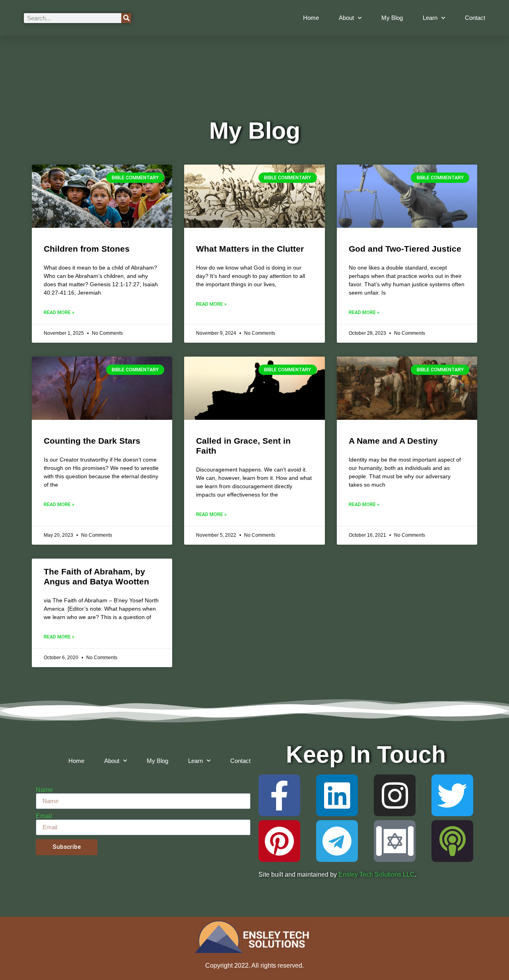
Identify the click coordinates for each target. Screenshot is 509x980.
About (346, 17)
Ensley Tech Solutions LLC (376, 874)
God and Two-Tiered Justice (405, 248)
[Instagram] (395, 795)
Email (44, 816)
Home (311, 17)
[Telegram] (337, 841)
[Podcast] (452, 841)
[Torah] (395, 841)
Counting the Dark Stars (92, 440)
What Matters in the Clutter (250, 248)
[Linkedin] (337, 795)
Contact (475, 17)
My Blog (392, 17)
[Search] (126, 18)
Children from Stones (87, 248)
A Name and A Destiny (393, 440)
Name (44, 790)
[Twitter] (452, 795)
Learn (430, 17)
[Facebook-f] (279, 795)
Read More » (59, 312)
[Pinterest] (279, 841)
